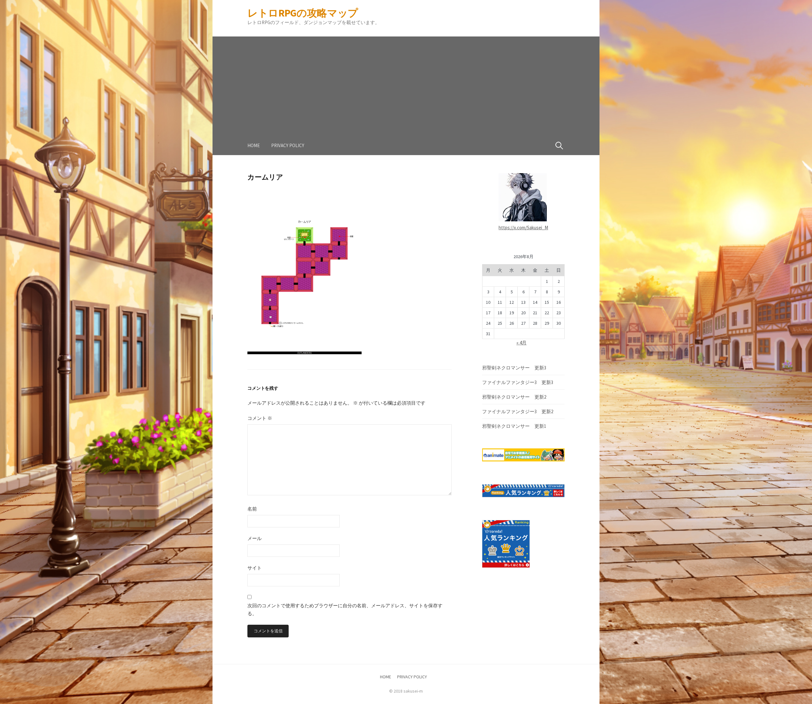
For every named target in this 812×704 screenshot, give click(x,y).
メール (254, 538)
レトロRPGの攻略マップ (302, 13)
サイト (254, 568)
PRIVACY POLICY (287, 145)
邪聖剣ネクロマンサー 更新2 (514, 397)
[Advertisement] (406, 80)
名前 (252, 509)
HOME (253, 145)
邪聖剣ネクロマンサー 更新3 (514, 368)
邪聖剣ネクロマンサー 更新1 (514, 426)
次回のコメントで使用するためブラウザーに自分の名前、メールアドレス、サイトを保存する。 (344, 610)
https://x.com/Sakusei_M (523, 228)
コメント (259, 418)
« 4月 (521, 343)
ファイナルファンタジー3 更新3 (517, 382)
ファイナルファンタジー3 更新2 (517, 411)
